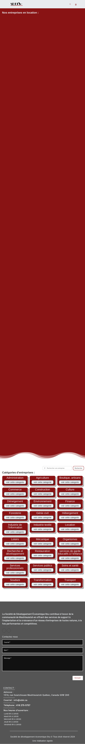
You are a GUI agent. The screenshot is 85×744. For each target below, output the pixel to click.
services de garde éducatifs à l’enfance (70, 552)
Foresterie (38, 354)
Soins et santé (70, 565)
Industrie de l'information (15, 526)
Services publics (42, 565)
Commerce (15, 489)
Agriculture (42, 477)
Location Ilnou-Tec (42, 351)
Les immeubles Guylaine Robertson (42, 379)
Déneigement (15, 501)
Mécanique (42, 539)
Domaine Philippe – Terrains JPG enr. (42, 402)
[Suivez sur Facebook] (4, 631)
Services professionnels (15, 567)
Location (42, 132)
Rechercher (78, 468)
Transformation (42, 580)
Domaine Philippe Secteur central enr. (42, 426)
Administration (15, 477)
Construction (42, 489)
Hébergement (38, 205)
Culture (70, 489)
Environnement (42, 501)
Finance (70, 501)
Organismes (70, 539)
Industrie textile (42, 524)
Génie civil (42, 513)
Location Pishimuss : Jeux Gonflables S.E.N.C (42, 291)
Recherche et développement (15, 552)
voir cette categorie (15, 482)
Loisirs (46, 294)
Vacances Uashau (42, 202)
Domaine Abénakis (42, 128)
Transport (70, 580)
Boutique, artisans (70, 477)
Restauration (42, 551)
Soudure (15, 580)
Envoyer (78, 678)
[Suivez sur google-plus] (9, 631)
